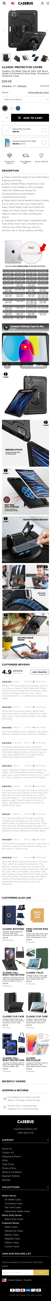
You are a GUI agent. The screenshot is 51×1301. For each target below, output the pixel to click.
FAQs (5, 1160)
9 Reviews (21, 86)
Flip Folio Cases (13, 1207)
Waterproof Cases (14, 1231)
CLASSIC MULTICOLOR (33, 1059)
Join (41, 1273)
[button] (47, 30)
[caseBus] (25, 3)
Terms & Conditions (12, 1172)
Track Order (8, 1164)
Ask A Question (40, 672)
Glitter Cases (11, 1227)
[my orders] (42, 3)
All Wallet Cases (13, 1199)
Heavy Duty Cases (14, 1219)
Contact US (8, 1152)
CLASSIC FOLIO (34, 973)
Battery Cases (12, 1235)
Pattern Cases (12, 1242)
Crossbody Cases (13, 1203)
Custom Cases (12, 1246)
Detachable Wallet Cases (17, 1211)
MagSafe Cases (12, 1238)
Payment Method (10, 1176)
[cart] (47, 3)
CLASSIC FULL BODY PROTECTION (13, 974)
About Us (7, 1148)
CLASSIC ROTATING (13, 929)
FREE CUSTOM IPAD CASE (37, 930)
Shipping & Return (11, 1156)
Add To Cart (32, 118)
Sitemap (6, 1180)
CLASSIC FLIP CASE (13, 1016)
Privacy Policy (9, 1168)
